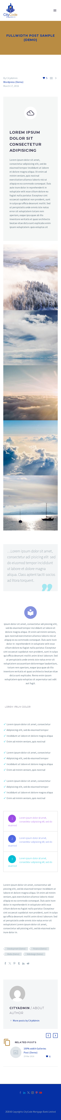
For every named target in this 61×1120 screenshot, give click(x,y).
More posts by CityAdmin (26, 1020)
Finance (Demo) (40, 948)
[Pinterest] (14, 963)
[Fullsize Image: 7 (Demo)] (30, 392)
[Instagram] (32, 1092)
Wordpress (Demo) (13, 82)
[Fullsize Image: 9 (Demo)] (30, 337)
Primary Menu (55, 10)
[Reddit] (28, 963)
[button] (48, 1035)
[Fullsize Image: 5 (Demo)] (30, 502)
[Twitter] (10, 963)
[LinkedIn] (23, 963)
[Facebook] (5, 963)
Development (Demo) (16, 948)
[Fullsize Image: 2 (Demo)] (30, 447)
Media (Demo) (13, 954)
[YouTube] (40, 1092)
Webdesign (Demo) (35, 954)
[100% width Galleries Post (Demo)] (17, 1052)
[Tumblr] (19, 963)
